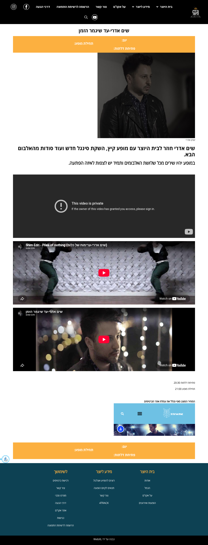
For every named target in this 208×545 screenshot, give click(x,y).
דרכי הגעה (43, 7)
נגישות (60, 518)
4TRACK (104, 503)
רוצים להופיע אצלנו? (104, 480)
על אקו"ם (119, 7)
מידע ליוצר (143, 7)
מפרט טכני (60, 495)
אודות (147, 480)
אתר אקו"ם (60, 510)
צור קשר (101, 7)
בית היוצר (166, 7)
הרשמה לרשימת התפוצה (73, 7)
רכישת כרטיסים (61, 480)
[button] (5, 459)
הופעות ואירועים (147, 503)
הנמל (147, 488)
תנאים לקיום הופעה (104, 488)
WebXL (97, 539)
